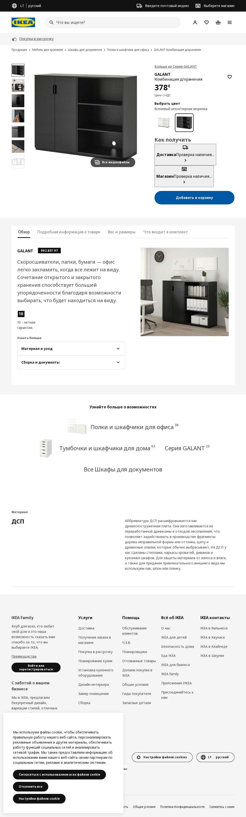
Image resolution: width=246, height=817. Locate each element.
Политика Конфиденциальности (182, 807)
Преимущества (24, 656)
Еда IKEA (168, 655)
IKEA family (170, 674)
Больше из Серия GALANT (175, 66)
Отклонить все (31, 786)
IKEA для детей (174, 637)
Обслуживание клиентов (134, 631)
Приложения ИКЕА (176, 683)
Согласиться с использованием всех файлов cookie (59, 774)
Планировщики (134, 651)
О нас (165, 628)
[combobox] (111, 22)
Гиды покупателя (136, 693)
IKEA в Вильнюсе (214, 628)
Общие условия (135, 684)
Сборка (84, 702)
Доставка (86, 628)
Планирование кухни (95, 661)
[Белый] (163, 122)
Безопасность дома (177, 646)
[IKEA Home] (23, 22)
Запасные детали (136, 702)
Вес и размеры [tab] (122, 232)
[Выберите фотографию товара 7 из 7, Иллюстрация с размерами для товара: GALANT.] (18, 161)
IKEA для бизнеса (175, 664)
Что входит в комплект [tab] (165, 232)
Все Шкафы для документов (123, 469)
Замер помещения (93, 693)
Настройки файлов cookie (39, 799)
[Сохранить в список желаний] (229, 77)
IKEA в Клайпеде (214, 646)
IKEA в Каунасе (212, 637)
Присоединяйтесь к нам (177, 695)
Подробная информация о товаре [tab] (68, 232)
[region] (85, 117)
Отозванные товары (139, 661)
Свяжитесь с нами (221, 807)
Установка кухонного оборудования (95, 673)
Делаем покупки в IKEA (137, 673)
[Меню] (229, 22)
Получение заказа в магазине (94, 640)
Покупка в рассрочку (95, 651)
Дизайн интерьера (93, 684)
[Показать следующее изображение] (129, 117)
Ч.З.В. (126, 642)
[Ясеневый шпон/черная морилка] (184, 122)
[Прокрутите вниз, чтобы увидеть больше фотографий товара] (18, 170)
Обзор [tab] (24, 232)
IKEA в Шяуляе (212, 655)
